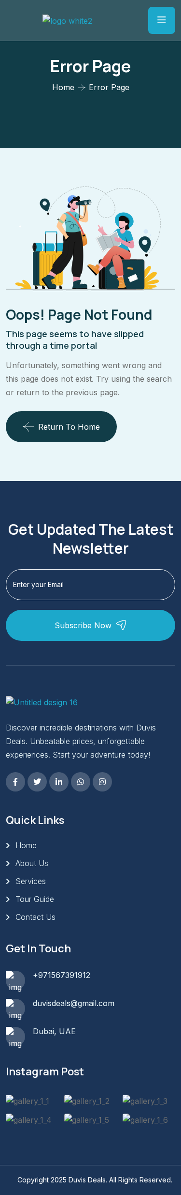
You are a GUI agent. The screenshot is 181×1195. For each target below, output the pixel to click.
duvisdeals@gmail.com (73, 1003)
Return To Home (69, 427)
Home (63, 87)
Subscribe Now (83, 625)
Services (30, 881)
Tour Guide (34, 899)
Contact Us (35, 917)
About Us (31, 863)
